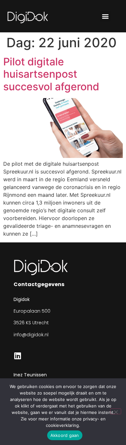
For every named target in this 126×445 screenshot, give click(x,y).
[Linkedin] (17, 356)
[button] (105, 16)
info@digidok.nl (31, 334)
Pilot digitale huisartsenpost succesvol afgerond (51, 74)
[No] (115, 411)
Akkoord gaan (64, 435)
